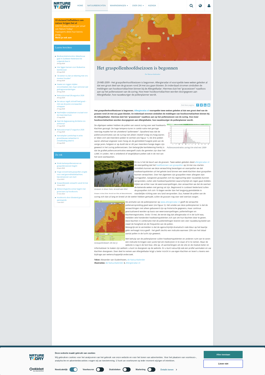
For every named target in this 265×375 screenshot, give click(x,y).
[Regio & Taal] (200, 5)
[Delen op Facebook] (197, 105)
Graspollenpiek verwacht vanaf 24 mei (72, 183)
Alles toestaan (223, 354)
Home (80, 5)
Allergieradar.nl (141, 110)
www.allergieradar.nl (171, 202)
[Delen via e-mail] (208, 105)
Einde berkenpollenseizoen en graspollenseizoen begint (69, 164)
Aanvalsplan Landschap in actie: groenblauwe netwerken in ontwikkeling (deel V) (70, 138)
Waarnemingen (118, 5)
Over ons (137, 5)
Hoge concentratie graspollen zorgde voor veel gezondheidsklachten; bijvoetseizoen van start (72, 174)
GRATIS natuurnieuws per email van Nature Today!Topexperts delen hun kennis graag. (70, 32)
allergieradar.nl (202, 162)
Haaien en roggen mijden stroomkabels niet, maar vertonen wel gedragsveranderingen (72, 87)
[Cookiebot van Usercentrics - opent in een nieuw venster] (37, 370)
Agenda (152, 5)
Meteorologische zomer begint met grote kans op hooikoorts (71, 190)
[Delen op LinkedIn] (205, 105)
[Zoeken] (191, 5)
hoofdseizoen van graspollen (169, 165)
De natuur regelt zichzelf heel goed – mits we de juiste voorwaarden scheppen (71, 104)
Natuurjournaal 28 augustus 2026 (70, 95)
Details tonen (167, 369)
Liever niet (223, 363)
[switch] (100, 369)
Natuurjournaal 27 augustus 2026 (70, 129)
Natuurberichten (96, 5)
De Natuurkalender (152, 74)
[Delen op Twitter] (201, 105)
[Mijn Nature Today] (209, 5)
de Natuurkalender (136, 259)
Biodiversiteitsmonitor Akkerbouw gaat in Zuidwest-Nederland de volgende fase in (71, 58)
